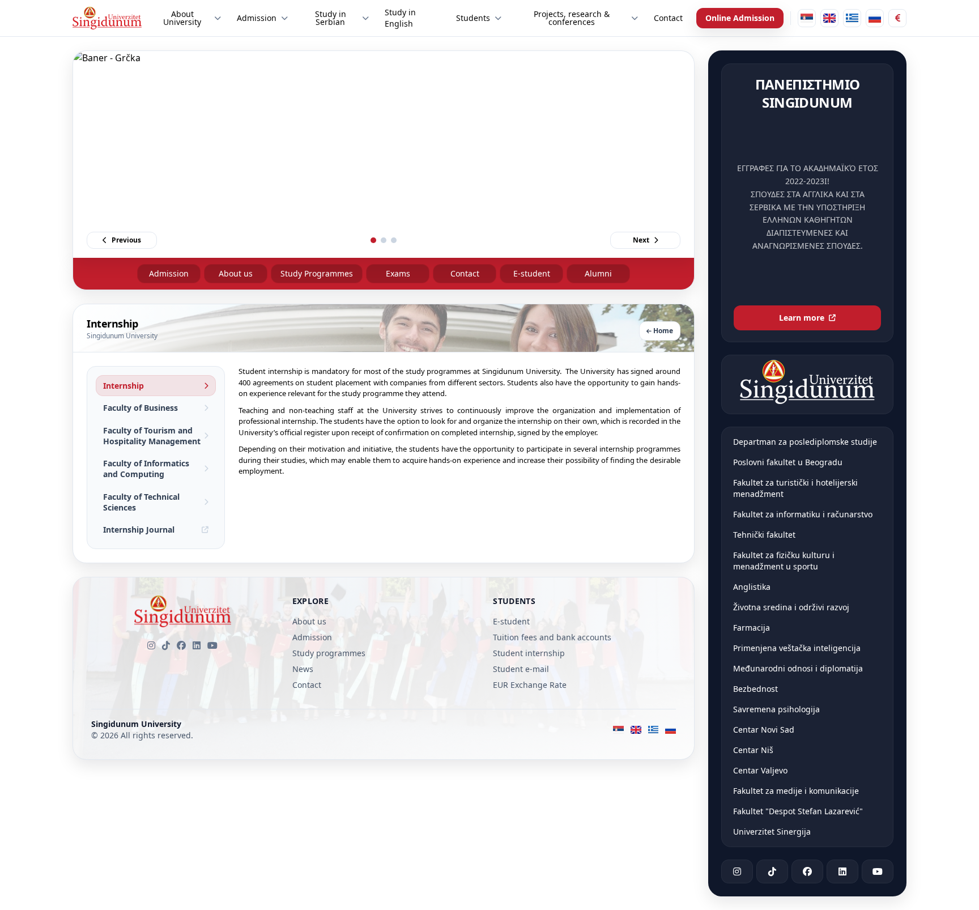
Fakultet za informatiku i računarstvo (802, 514)
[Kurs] (897, 18)
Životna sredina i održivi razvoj (791, 607)
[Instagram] (151, 645)
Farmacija (751, 627)
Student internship (529, 653)
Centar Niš (753, 750)
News (302, 669)
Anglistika (752, 586)
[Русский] (875, 18)
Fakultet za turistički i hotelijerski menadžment (795, 488)
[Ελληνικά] (852, 18)
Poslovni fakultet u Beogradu (787, 462)
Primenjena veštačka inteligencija (797, 648)
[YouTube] (212, 645)
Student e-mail (521, 669)
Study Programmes (316, 273)
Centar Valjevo (760, 770)
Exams (398, 273)
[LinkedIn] (197, 645)
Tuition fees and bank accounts (552, 637)
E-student (531, 273)
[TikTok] (166, 645)
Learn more (801, 317)
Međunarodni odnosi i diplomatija (798, 668)
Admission (169, 273)
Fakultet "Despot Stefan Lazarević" (798, 811)
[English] (829, 18)
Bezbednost (755, 688)
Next (641, 240)
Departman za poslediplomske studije (805, 441)
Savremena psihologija (776, 709)
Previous (126, 240)
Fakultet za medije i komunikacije (796, 790)
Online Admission (739, 17)
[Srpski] (807, 18)
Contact (464, 273)
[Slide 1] (373, 240)
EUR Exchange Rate (530, 684)
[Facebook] (181, 645)
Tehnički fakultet (764, 534)
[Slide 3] (394, 240)
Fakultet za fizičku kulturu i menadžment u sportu (784, 561)
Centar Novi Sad (763, 729)
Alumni (598, 273)
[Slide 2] (383, 240)
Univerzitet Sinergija (772, 831)
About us (236, 273)
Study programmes (328, 653)
